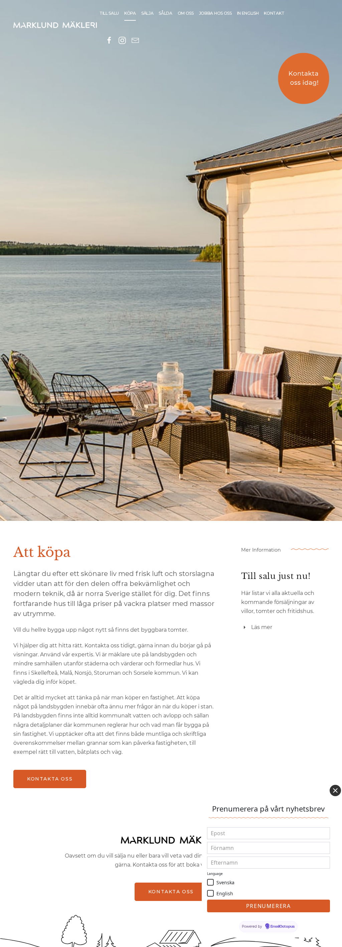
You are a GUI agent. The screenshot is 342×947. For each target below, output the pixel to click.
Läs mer (261, 627)
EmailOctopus (283, 926)
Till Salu (109, 13)
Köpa (130, 13)
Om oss (186, 13)
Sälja (147, 13)
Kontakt (274, 13)
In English (248, 13)
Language (215, 873)
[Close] (335, 790)
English (224, 893)
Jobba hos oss (215, 13)
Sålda (165, 13)
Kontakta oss (49, 779)
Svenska (225, 882)
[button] (210, 882)
